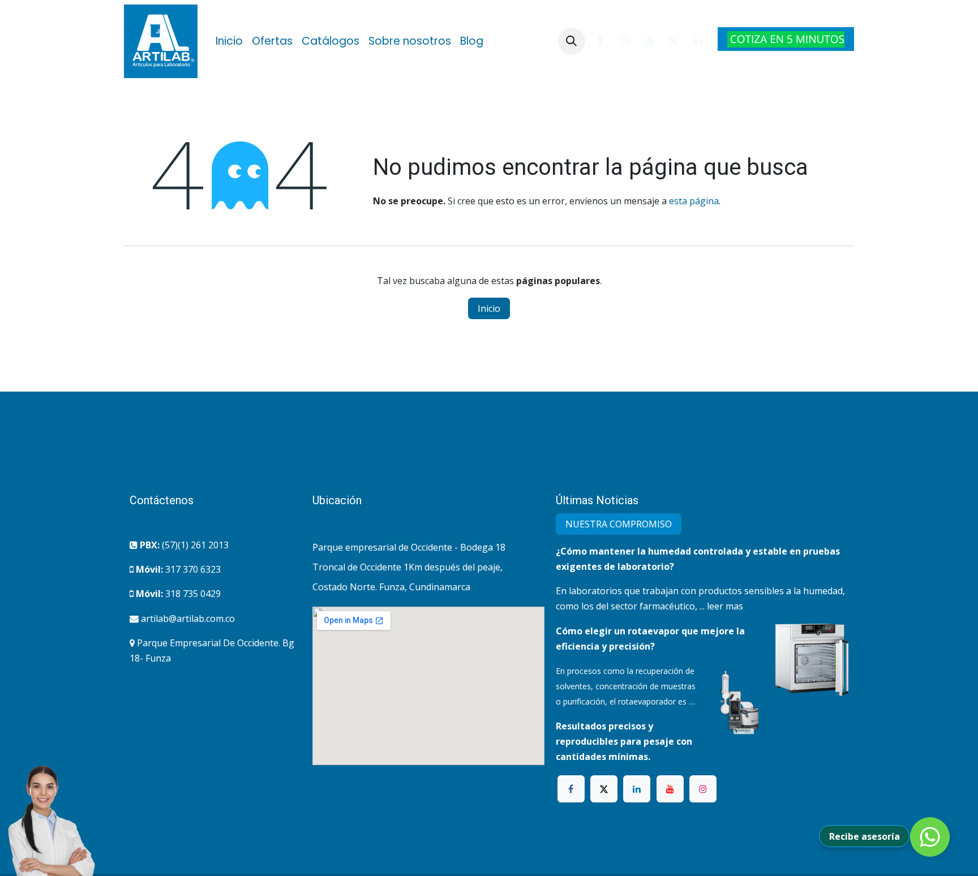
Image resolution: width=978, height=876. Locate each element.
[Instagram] (625, 41)
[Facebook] (600, 41)
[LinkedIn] (698, 41)
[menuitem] (229, 41)
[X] (673, 41)
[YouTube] (649, 41)
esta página (694, 201)
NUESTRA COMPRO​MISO (618, 524)
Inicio (489, 308)
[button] (571, 41)
